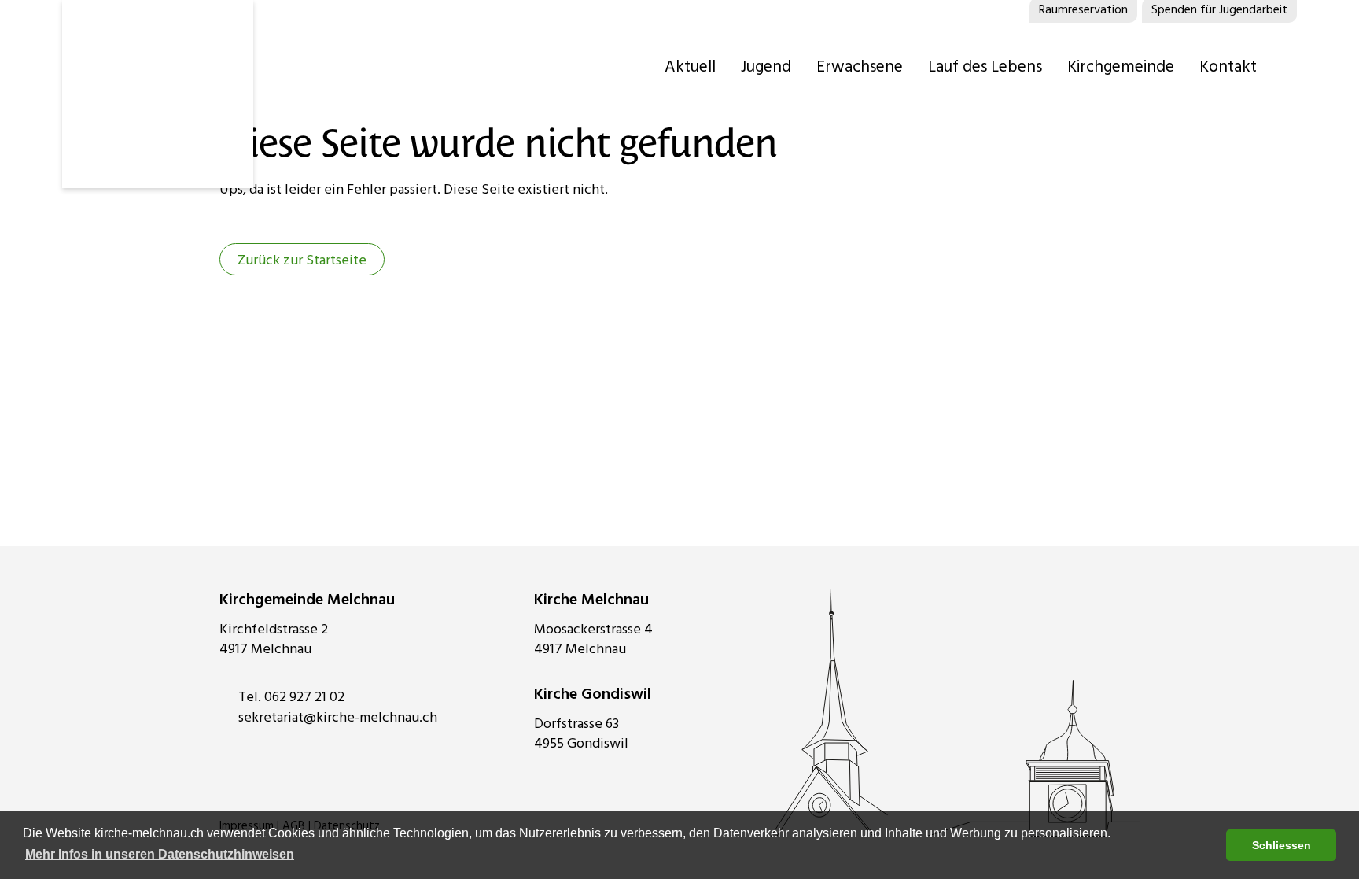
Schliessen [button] (1281, 845)
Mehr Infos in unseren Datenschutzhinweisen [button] (159, 854)
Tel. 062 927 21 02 (291, 697)
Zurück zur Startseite (302, 260)
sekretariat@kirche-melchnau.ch (337, 717)
